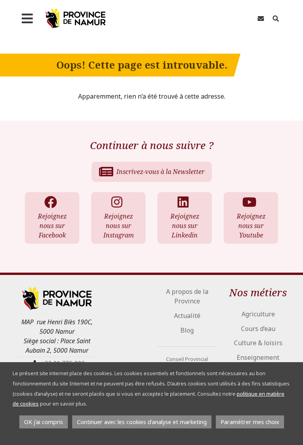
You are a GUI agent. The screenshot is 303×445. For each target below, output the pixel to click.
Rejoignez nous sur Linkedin (184, 225)
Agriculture (258, 314)
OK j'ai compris (43, 422)
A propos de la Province (187, 296)
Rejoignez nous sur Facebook (52, 225)
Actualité (187, 315)
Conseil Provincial (187, 359)
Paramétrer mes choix (250, 422)
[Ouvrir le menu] (27, 19)
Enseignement (258, 357)
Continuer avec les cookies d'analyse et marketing (142, 422)
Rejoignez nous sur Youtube (251, 225)
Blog (187, 330)
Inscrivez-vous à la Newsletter (160, 171)
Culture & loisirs (258, 342)
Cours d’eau (258, 328)
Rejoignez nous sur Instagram (118, 225)
